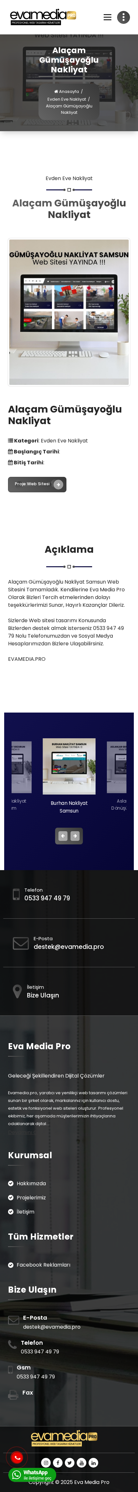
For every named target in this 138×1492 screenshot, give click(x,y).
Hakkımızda (31, 1183)
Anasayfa (68, 91)
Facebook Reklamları (43, 1265)
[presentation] (62, 836)
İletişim (25, 1211)
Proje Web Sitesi (32, 484)
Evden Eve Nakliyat (66, 99)
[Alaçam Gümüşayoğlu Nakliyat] (69, 312)
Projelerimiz (31, 1197)
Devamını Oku (25, 1132)
